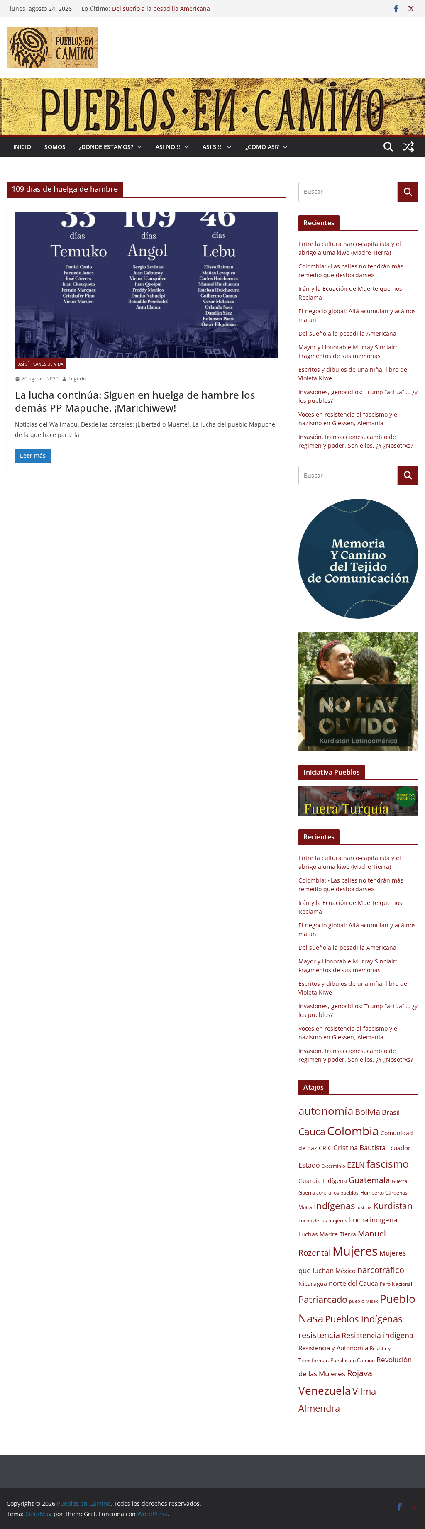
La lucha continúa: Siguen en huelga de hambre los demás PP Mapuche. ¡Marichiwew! (135, 401)
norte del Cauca (353, 1283)
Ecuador (398, 1148)
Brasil (391, 1112)
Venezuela (324, 1390)
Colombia (353, 1131)
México (345, 1270)
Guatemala (369, 1180)
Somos (55, 147)
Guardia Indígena (322, 1181)
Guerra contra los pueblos (328, 1192)
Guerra (399, 1181)
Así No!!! (168, 147)
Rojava (359, 1373)
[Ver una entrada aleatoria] (408, 147)
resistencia (319, 1335)
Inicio (22, 147)
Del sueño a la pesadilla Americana (347, 333)
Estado (309, 1165)
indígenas (334, 1206)
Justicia (364, 1207)
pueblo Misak (363, 1301)
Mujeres (355, 1251)
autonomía (325, 1110)
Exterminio (333, 1166)
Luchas (308, 1234)
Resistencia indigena (377, 1335)
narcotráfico (380, 1269)
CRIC (325, 1148)
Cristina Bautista (359, 1147)
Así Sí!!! (213, 147)
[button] (137, 147)
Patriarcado (322, 1299)
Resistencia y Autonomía (333, 1348)
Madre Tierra (338, 1234)
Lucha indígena (373, 1219)
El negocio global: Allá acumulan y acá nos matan (180, 8)
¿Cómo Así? (262, 147)
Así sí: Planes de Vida (40, 364)
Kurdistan (393, 1206)
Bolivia (367, 1111)
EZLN (356, 1165)
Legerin (77, 378)
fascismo (387, 1163)
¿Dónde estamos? (106, 147)
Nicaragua (312, 1284)
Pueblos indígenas (363, 1318)
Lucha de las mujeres (322, 1220)
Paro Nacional (396, 1284)
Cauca (311, 1131)
